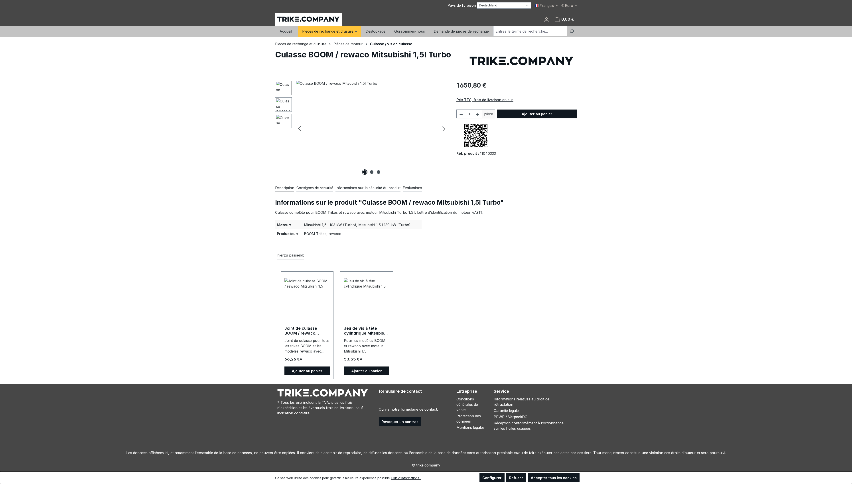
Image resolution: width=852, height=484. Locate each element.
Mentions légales (470, 427)
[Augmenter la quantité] (477, 114)
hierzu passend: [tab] (290, 255)
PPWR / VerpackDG (510, 417)
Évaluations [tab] (412, 188)
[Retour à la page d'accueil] (308, 19)
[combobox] (530, 31)
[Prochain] (444, 128)
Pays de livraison (462, 5)
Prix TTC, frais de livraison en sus (484, 100)
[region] (361, 128)
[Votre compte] (546, 19)
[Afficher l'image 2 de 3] (371, 172)
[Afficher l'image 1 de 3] (365, 172)
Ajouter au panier (537, 114)
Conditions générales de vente (467, 404)
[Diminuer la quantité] (461, 114)
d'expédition (287, 408)
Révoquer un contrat (400, 421)
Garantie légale (506, 410)
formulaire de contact (419, 409)
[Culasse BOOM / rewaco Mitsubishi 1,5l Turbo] (371, 128)
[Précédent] (299, 128)
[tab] (284, 188)
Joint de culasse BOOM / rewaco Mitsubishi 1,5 (300, 331)
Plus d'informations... (406, 478)
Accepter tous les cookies (554, 478)
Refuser (516, 478)
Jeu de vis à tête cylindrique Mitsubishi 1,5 (366, 331)
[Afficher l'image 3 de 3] (378, 172)
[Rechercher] (571, 31)
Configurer (492, 478)
